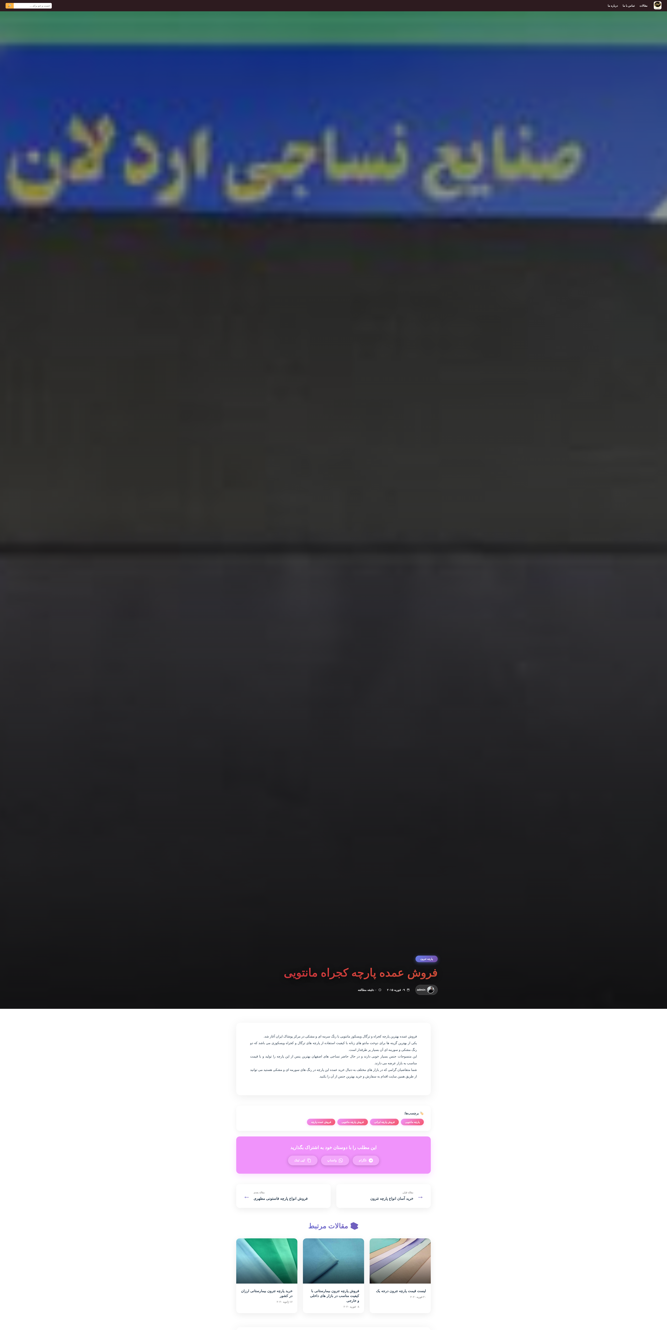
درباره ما (613, 5)
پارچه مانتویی (412, 1121)
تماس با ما (629, 5)
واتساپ (332, 1160)
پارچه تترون (426, 958)
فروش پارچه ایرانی (384, 1121)
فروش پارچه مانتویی (352, 1121)
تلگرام (363, 1160)
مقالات (644, 5)
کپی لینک (299, 1160)
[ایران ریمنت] (657, 5)
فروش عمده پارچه (321, 1121)
